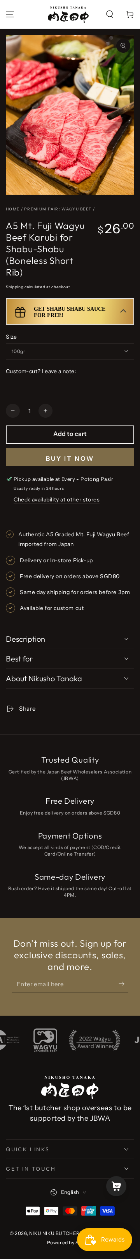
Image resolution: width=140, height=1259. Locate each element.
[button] (110, 14)
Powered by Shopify (70, 1242)
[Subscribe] (117, 984)
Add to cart (70, 433)
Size (11, 336)
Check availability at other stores (57, 499)
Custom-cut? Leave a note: (41, 371)
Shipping (15, 286)
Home (12, 209)
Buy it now (70, 458)
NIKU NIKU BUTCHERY (55, 1233)
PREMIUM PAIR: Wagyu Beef (57, 209)
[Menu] (10, 14)
